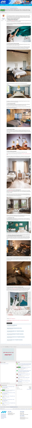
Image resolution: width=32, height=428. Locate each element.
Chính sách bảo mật (22, 408)
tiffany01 (8, 340)
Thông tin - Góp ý (22, 413)
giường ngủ (26, 153)
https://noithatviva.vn (12, 318)
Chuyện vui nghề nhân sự (21, 369)
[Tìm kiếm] (31, 5)
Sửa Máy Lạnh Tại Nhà (5, 363)
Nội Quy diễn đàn (22, 412)
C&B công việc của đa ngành (5, 391)
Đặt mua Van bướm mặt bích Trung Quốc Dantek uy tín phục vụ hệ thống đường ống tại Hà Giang (24, 364)
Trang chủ (29, 408)
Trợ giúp (26, 408)
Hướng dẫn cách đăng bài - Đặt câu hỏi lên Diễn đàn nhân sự (9, 7)
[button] (12, 5)
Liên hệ (13, 408)
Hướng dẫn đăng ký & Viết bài (11, 413)
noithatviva (2, 12)
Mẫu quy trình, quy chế (10, 414)
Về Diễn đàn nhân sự (10, 412)
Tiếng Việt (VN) (3, 408)
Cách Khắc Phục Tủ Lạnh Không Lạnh (12, 325)
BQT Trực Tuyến (3, 362)
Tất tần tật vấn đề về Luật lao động (24, 414)
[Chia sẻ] (29, 14)
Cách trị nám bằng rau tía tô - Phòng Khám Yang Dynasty (15, 339)
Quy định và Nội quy (17, 408)
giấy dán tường (15, 288)
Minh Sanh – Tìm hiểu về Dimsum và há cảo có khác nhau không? (24, 367)
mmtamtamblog (29, 389)
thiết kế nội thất (10, 190)
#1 (30, 14)
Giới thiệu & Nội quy (20, 379)
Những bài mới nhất (4, 385)
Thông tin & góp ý (4, 398)
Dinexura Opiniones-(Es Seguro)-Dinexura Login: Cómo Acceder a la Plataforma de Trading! (24, 371)
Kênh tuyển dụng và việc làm (21, 376)
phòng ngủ (13, 20)
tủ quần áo (23, 153)
